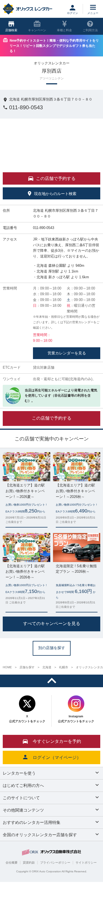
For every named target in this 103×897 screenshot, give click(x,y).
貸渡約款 (29, 862)
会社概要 (11, 862)
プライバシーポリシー (55, 862)
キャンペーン (37, 30)
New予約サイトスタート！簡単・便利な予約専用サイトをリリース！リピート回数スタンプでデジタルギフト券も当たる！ (54, 46)
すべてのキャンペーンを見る (51, 623)
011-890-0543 (26, 107)
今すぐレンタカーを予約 (57, 741)
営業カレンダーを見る (67, 353)
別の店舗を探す (51, 648)
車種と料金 (64, 30)
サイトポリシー (86, 862)
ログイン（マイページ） (57, 757)
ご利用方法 (90, 30)
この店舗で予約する (51, 418)
